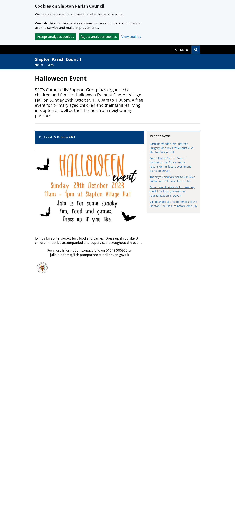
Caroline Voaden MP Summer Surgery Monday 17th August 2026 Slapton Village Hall (172, 148)
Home (39, 65)
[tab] (181, 49)
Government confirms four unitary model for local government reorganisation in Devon (172, 191)
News (50, 65)
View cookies (131, 36)
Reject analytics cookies (99, 36)
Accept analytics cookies (55, 36)
